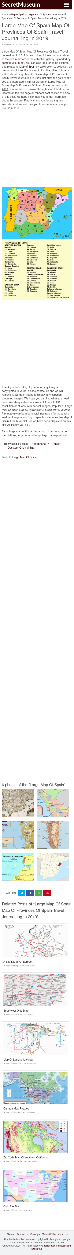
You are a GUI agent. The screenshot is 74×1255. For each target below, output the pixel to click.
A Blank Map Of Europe (17, 961)
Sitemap (11, 1234)
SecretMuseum (21, 4)
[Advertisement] (37, 149)
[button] (66, 4)
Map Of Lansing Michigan (18, 1059)
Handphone (39, 444)
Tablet (56, 444)
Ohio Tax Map (11, 1206)
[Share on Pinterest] (47, 893)
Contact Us (22, 1234)
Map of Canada (13, 1112)
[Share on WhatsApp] (38, 893)
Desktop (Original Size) (21, 447)
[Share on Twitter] (21, 893)
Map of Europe (12, 966)
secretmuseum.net (13, 63)
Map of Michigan (13, 1063)
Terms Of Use (49, 1234)
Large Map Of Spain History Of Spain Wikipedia (27, 813)
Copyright (35, 1234)
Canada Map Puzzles (16, 1108)
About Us (63, 1234)
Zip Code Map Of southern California (25, 1157)
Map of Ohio (11, 1014)
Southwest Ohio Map (15, 1010)
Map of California (14, 1161)
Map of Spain (8, 44)
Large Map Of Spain (24, 457)
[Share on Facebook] (30, 893)
